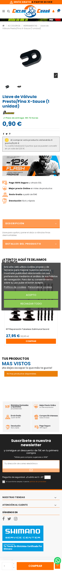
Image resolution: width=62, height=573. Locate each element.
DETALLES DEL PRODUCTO (23, 243)
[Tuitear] (6, 133)
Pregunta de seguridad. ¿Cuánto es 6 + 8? (23, 477)
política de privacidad (38, 482)
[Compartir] (3, 133)
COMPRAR (35, 566)
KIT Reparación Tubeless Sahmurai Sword (27, 329)
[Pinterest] (9, 133)
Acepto (31, 295)
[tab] (31, 223)
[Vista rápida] (33, 327)
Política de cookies (15, 287)
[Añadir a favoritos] (57, 565)
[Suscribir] (31, 470)
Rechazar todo (31, 303)
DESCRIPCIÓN (14, 223)
